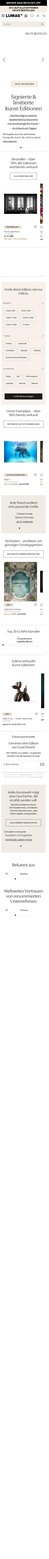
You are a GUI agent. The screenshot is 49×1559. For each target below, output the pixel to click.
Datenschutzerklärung (36, 776)
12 (33, 644)
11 (30, 644)
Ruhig (8, 376)
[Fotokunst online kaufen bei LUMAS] (14, 15)
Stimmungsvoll (32, 376)
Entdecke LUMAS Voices (18, 839)
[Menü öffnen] (3, 16)
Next (43, 59)
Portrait (9, 343)
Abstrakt (24, 350)
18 (22, 646)
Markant (35, 383)
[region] (23, 212)
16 (44, 644)
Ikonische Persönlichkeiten (16, 357)
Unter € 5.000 (11, 324)
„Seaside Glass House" (26, 774)
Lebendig (9, 383)
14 (38, 644)
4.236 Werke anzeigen (23, 396)
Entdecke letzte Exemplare (23, 424)
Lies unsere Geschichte (23, 822)
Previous (4, 59)
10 (27, 644)
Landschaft (22, 343)
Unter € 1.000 (11, 317)
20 (27, 646)
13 (35, 644)
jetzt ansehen (24, 521)
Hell (18, 376)
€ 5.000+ (26, 324)
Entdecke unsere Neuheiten (23, 554)
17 (19, 646)
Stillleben (37, 350)
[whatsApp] (25, 15)
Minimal (22, 383)
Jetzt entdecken (10, 141)
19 (25, 646)
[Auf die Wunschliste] (35, 226)
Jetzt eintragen (42, 764)
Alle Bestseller (23, 176)
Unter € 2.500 (28, 317)
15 (41, 644)
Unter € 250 (10, 310)
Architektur (10, 350)
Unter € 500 (25, 310)
